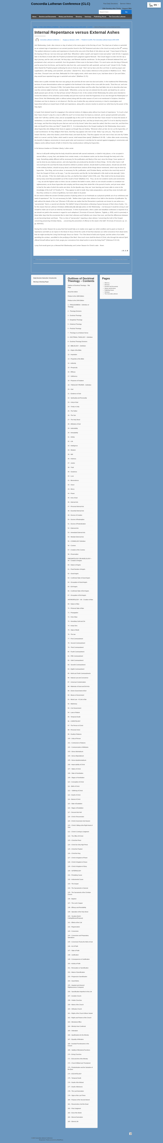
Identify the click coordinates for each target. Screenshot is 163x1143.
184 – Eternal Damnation (75, 1117)
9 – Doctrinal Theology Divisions (77, 341)
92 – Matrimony (72, 704)
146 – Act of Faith (73, 946)
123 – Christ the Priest (74, 840)
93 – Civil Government (74, 708)
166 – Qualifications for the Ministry (78, 1035)
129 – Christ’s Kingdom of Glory (77, 866)
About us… (108, 282)
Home (34, 16)
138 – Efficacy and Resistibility (77, 907)
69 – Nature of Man (73, 604)
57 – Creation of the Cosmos (76, 550)
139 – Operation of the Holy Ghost (78, 912)
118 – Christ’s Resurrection (76, 816)
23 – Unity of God (73, 402)
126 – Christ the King (74, 853)
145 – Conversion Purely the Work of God (80, 942)
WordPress (60, 1140)
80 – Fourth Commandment (76, 652)
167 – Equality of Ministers (76, 1039)
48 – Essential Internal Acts (76, 511)
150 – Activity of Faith (74, 963)
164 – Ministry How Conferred (77, 1026)
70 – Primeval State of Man (76, 608)
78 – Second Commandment (76, 643)
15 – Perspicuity (72, 367)
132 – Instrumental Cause (75, 879)
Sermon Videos (125, 3)
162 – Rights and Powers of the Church (79, 1017)
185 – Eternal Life (73, 1121)
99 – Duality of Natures (75, 734)
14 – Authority (72, 363)
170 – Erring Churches (74, 1054)
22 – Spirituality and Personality (77, 398)
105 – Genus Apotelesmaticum (77, 760)
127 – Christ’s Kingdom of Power (77, 858)
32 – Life (70, 441)
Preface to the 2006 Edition (76, 300)
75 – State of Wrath (73, 630)
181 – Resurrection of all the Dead (78, 1104)
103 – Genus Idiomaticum (75, 751)
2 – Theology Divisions (75, 311)
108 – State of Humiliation (75, 773)
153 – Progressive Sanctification (77, 976)
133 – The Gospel (73, 884)
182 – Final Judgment (74, 1108)
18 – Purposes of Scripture (76, 380)
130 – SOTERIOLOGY (74, 871)
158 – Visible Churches (75, 1000)
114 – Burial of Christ (74, 799)
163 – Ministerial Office (75, 1022)
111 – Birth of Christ (73, 786)
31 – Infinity (71, 437)
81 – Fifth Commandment (75, 656)
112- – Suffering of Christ (75, 790)
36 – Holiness (72, 459)
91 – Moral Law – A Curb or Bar (77, 699)
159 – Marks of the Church (76, 1004)
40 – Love (71, 476)
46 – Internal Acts (73, 502)
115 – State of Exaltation (75, 803)
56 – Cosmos (72, 545)
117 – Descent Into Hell (75, 812)
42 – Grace (71, 485)
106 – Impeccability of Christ (76, 764)
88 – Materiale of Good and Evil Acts (78, 686)
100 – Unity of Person (74, 738)
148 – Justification (73, 955)
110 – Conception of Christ (76, 782)
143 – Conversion (73, 931)
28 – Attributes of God (74, 424)
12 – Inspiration (72, 354)
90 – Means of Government (76, 695)
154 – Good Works (73, 981)
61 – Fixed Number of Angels (76, 569)
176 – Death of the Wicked (76, 1082)
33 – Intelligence (73, 446)
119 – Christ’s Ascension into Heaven (79, 821)
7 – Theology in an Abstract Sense (78, 333)
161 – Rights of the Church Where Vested (80, 1013)
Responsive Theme (44, 1140)
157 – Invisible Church (74, 996)
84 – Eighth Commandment (76, 669)
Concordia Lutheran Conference (44, 1138)
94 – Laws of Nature (74, 712)
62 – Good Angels (73, 573)
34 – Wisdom (72, 450)
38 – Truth (71, 467)
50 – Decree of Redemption (76, 519)
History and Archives (66, 16)
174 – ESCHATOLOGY (75, 1074)
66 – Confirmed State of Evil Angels (78, 591)
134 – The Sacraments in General (78, 888)
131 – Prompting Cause (75, 875)
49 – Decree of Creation (75, 515)
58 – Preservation (73, 554)
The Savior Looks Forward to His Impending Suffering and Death (56, 259)
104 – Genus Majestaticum (76, 756)
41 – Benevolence (73, 480)
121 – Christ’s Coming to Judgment (78, 831)
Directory (79, 16)
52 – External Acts (73, 528)
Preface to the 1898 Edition (76, 296)
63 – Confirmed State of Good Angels (79, 578)
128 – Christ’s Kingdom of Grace (77, 862)
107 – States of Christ (74, 769)
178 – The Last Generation (76, 1091)
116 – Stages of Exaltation (75, 808)
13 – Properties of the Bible (76, 359)
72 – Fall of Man (72, 617)
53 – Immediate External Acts (76, 532)
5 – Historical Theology (75, 324)
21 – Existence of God (74, 393)
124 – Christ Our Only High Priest (78, 845)
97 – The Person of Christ (75, 725)
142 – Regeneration (74, 927)
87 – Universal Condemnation (77, 682)
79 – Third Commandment (75, 647)
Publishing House (100, 16)
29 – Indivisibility (73, 428)
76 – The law (72, 634)
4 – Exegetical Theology (75, 320)
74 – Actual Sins (72, 625)
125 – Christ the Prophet (75, 849)
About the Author (73, 292)
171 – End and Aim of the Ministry (78, 1059)
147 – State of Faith (73, 950)
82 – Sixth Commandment (75, 660)
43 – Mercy (71, 489)
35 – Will (70, 454)
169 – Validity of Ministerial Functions (79, 1050)
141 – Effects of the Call (75, 922)
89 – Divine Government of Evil (77, 691)
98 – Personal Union (74, 730)
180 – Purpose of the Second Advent (79, 1100)
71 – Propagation (73, 612)
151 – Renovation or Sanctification (78, 968)
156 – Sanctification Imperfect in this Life (80, 991)
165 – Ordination (73, 1030)
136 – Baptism (72, 899)
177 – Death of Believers (75, 1087)
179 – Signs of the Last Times (76, 1095)
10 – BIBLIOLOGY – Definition (77, 346)
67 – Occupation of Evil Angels (77, 595)
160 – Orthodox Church (75, 1009)
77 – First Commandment (75, 639)
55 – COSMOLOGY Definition (76, 541)
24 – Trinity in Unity (73, 406)
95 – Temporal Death (74, 717)
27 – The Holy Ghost (74, 419)
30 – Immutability (73, 432)
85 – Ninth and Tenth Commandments (79, 673)
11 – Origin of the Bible (74, 350)
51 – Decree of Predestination (77, 524)
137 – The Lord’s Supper (75, 903)
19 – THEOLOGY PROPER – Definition (79, 385)
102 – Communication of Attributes (78, 747)
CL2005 (89, 27)
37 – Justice (71, 463)
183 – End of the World (75, 1113)
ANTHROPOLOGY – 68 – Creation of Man (80, 599)
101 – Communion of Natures (76, 743)
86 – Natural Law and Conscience (78, 678)
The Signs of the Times (119, 259)
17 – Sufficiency (72, 376)
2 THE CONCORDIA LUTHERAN (48, 27)
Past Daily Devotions (110, 3)
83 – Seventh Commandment (76, 665)
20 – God (70, 389)
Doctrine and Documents (47, 16)
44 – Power (71, 493)
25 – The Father (72, 411)
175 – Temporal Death (74, 1078)
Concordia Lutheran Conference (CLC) (60, 4)
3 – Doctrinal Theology (74, 315)
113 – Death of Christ (74, 795)
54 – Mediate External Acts (76, 537)
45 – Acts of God (73, 498)
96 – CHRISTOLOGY (74, 721)
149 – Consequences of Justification (79, 959)
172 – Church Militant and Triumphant (79, 1063)
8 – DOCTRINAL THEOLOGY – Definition (80, 337)
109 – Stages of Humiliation (76, 777)
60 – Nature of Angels (74, 565)
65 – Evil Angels (72, 586)
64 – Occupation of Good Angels (77, 582)
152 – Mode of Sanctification (76, 972)
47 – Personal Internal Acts (76, 506)
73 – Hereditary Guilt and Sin (76, 621)
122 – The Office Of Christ (75, 836)
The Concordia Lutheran (117, 16)
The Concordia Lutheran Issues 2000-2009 (73, 27)
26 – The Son (72, 415)
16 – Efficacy (71, 372)
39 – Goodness (72, 472)
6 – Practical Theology (74, 328)
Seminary (88, 16)
